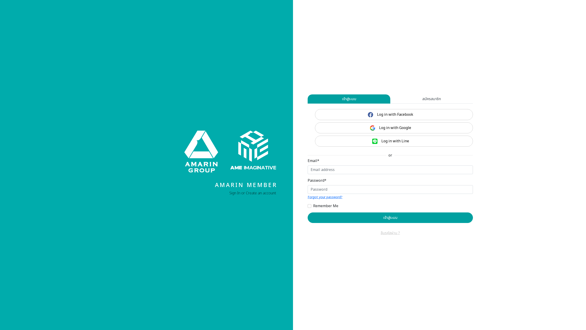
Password (317, 180)
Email (313, 161)
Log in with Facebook (394, 114)
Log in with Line (394, 141)
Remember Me (325, 206)
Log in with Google (394, 128)
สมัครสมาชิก (431, 99)
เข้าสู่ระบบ (349, 99)
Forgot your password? (325, 197)
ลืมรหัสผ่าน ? (390, 233)
